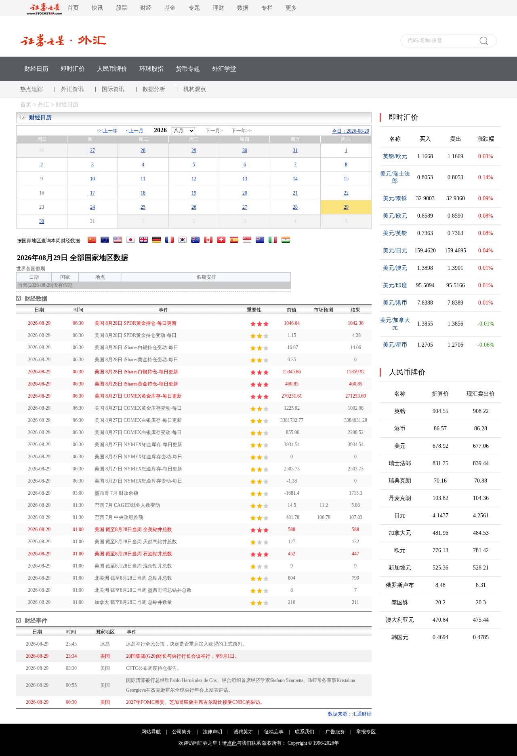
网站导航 (151, 732)
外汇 (44, 105)
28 (143, 150)
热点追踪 (31, 89)
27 (92, 150)
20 (244, 193)
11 (143, 179)
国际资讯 (113, 89)
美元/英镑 (395, 233)
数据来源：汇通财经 (350, 714)
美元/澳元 (395, 268)
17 (92, 193)
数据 (242, 8)
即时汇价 (73, 69)
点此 (232, 743)
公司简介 (181, 732)
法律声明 (212, 732)
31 (295, 150)
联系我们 (304, 732)
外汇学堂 (224, 69)
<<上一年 (107, 130)
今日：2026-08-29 (350, 131)
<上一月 (134, 130)
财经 (145, 8)
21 (295, 193)
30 (244, 150)
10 (92, 179)
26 (193, 207)
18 (143, 193)
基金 (170, 8)
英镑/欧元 (395, 156)
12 (193, 179)
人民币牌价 (112, 69)
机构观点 (194, 89)
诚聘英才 (243, 732)
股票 (121, 8)
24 (92, 207)
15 (346, 179)
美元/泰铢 (395, 198)
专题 (194, 8)
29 (193, 150)
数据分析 (154, 89)
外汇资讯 (72, 89)
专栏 (267, 8)
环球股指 (151, 69)
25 (143, 207)
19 (193, 193)
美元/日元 (395, 251)
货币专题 (188, 69)
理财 (218, 8)
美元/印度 (395, 285)
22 (346, 193)
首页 (73, 8)
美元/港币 (395, 303)
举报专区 (366, 732)
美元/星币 (395, 345)
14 (295, 179)
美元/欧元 (395, 216)
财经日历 (36, 69)
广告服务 (335, 732)
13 (244, 179)
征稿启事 (274, 732)
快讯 (97, 8)
